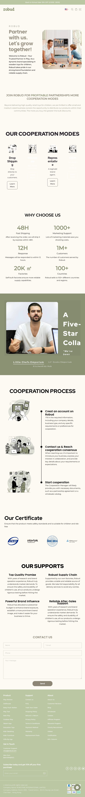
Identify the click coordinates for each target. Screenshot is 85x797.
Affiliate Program (54, 719)
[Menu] (80, 9)
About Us (51, 699)
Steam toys (7, 723)
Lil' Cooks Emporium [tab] (60, 362)
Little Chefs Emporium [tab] (28, 362)
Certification (52, 735)
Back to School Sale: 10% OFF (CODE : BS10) (42, 2)
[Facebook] (67, 768)
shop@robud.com (9, 751)
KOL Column (52, 739)
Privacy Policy (30, 719)
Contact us (29, 699)
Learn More (12, 185)
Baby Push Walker (10, 707)
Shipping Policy (31, 711)
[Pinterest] (71, 768)
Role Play (6, 715)
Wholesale (51, 711)
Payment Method (31, 727)
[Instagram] (75, 768)
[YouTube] (83, 768)
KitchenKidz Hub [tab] (42, 366)
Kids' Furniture (8, 735)
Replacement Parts (32, 735)
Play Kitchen (8, 699)
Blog (49, 707)
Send (42, 683)
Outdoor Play (8, 719)
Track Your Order (31, 707)
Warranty (28, 731)
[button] (8, 9)
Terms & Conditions (32, 723)
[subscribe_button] (44, 773)
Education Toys (8, 727)
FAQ (27, 703)
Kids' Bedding (8, 731)
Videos (50, 731)
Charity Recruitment (55, 727)
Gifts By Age (8, 739)
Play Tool (6, 711)
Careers (50, 715)
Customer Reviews (54, 703)
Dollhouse (7, 703)
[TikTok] (79, 768)
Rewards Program (54, 723)
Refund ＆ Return (31, 715)
